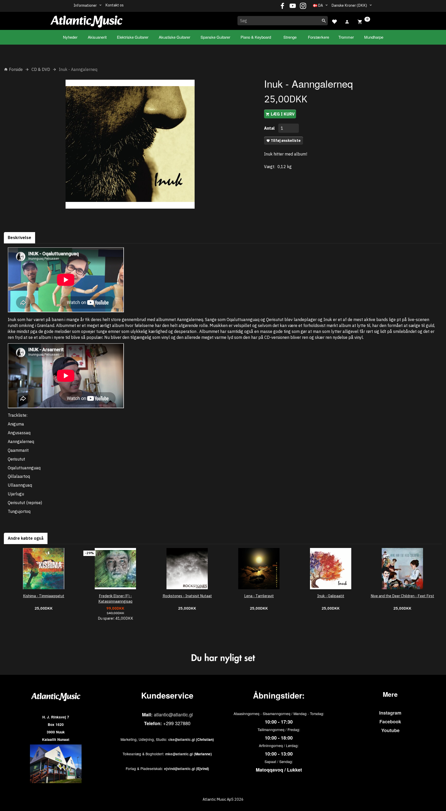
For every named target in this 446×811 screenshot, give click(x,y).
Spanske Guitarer (215, 37)
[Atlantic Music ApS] (86, 19)
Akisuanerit (97, 37)
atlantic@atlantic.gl (173, 714)
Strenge (290, 37)
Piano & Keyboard (256, 37)
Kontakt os (114, 5)
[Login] (347, 21)
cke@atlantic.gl (181, 739)
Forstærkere (318, 37)
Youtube (390, 730)
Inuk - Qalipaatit (330, 595)
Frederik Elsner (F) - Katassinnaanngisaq (115, 598)
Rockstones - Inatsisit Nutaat (187, 595)
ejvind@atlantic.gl (179, 768)
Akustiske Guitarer (174, 37)
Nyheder (70, 37)
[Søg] (323, 20)
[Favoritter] (334, 21)
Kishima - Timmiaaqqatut (43, 595)
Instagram (390, 712)
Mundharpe (373, 37)
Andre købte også (26, 538)
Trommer (346, 37)
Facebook (390, 721)
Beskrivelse (19, 237)
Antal (270, 128)
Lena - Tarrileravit (259, 595)
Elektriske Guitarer (132, 37)
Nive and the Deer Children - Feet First (402, 595)
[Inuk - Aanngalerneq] (130, 144)
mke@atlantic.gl (179, 753)
